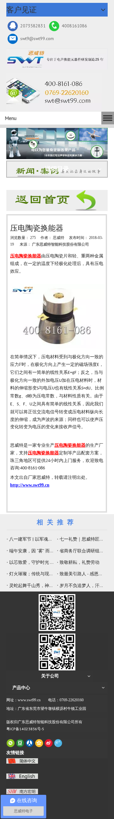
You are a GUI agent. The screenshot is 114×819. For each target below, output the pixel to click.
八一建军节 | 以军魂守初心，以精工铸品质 (31, 539)
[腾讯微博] (58, 743)
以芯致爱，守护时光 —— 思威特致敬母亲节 (31, 562)
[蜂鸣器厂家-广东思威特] (57, 200)
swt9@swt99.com (37, 38)
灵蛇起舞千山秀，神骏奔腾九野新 (31, 585)
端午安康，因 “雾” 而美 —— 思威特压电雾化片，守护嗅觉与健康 (31, 551)
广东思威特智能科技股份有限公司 (60, 244)
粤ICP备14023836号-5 (25, 728)
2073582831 (33, 26)
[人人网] (30, 743)
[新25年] (57, 58)
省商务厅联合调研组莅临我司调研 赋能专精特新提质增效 (82, 551)
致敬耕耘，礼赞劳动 (79, 562)
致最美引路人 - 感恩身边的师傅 (82, 574)
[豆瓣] (20, 743)
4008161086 (74, 26)
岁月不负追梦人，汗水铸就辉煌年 (82, 585)
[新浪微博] (49, 743)
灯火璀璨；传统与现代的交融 (31, 574)
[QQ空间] (39, 743)
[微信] (11, 743)
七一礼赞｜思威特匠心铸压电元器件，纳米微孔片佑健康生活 (82, 539)
